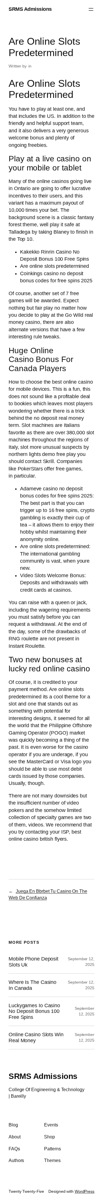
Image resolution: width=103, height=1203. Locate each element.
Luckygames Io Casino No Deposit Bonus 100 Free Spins (34, 1011)
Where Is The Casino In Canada (32, 985)
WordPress (84, 1191)
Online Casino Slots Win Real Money (36, 1037)
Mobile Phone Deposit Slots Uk (33, 961)
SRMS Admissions (30, 9)
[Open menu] (91, 9)
